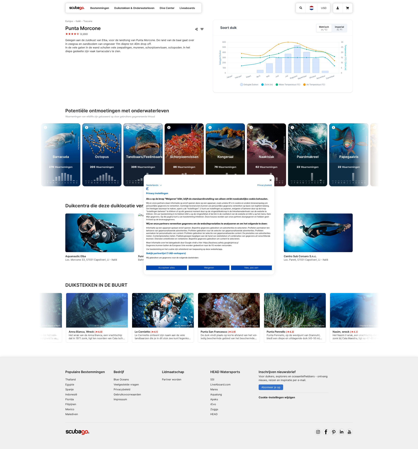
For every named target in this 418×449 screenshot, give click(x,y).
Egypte (69, 384)
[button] (154, 185)
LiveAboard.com (220, 384)
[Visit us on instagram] (318, 432)
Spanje (69, 389)
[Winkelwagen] (347, 8)
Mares (214, 389)
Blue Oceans (121, 379)
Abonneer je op (270, 387)
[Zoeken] (300, 8)
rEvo (213, 404)
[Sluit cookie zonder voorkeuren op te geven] (270, 180)
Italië (78, 21)
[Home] (76, 8)
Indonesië (71, 394)
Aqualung (216, 394)
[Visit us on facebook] (326, 432)
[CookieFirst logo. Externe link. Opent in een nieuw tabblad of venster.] (147, 188)
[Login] (337, 8)
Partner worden (171, 379)
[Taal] (311, 8)
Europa (69, 21)
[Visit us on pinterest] (333, 432)
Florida (69, 399)
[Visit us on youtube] (349, 432)
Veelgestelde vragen (126, 384)
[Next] (362, 155)
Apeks (214, 399)
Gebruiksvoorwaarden (127, 394)
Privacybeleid (122, 389)
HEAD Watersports (225, 372)
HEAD (214, 414)
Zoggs (214, 409)
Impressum (120, 399)
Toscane (87, 21)
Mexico (69, 409)
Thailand (70, 379)
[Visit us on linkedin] (341, 432)
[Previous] (55, 155)
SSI (212, 379)
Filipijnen (70, 404)
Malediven (71, 414)
